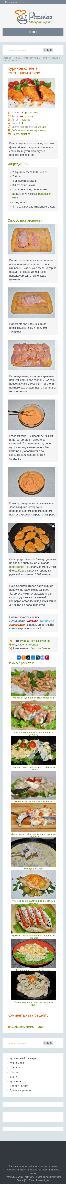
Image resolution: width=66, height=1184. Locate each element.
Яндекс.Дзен (42, 1180)
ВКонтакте (55, 1177)
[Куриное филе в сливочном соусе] (33, 785)
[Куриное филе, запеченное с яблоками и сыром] (33, 750)
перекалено (16, 566)
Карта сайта (42, 1177)
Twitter (20, 1180)
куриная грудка (29, 640)
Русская (28, 116)
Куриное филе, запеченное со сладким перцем (34, 936)
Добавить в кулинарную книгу (29, 130)
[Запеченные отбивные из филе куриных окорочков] (33, 817)
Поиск (48, 49)
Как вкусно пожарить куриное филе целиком (33, 733)
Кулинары (16, 1081)
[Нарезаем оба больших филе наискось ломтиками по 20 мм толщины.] (33, 303)
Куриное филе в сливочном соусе (33, 801)
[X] (28, 657)
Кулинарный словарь (23, 1058)
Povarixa (25, 119)
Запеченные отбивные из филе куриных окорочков (33, 835)
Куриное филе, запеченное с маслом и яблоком (34, 902)
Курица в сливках (33, 868)
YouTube (29, 1180)
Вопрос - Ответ (19, 1085)
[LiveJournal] (38, 657)
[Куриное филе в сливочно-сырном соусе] (33, 985)
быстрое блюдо (40, 648)
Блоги (13, 1076)
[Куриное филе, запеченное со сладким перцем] (33, 918)
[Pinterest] (47, 657)
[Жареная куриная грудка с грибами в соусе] (33, 681)
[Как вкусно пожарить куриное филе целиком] (33, 715)
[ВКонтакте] (19, 657)
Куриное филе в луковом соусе (33, 970)
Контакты (29, 1177)
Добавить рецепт (20, 1090)
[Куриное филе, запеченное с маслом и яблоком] (33, 884)
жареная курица (27, 644)
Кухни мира (17, 1062)
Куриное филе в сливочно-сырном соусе (33, 1003)
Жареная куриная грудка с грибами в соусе (33, 698)
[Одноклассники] (23, 657)
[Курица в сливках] (33, 852)
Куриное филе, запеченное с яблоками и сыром (34, 768)
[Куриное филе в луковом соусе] (33, 953)
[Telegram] (42, 657)
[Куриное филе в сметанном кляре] (33, 94)
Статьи (14, 1072)
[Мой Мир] (33, 657)
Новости (15, 1067)
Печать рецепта (21, 133)
